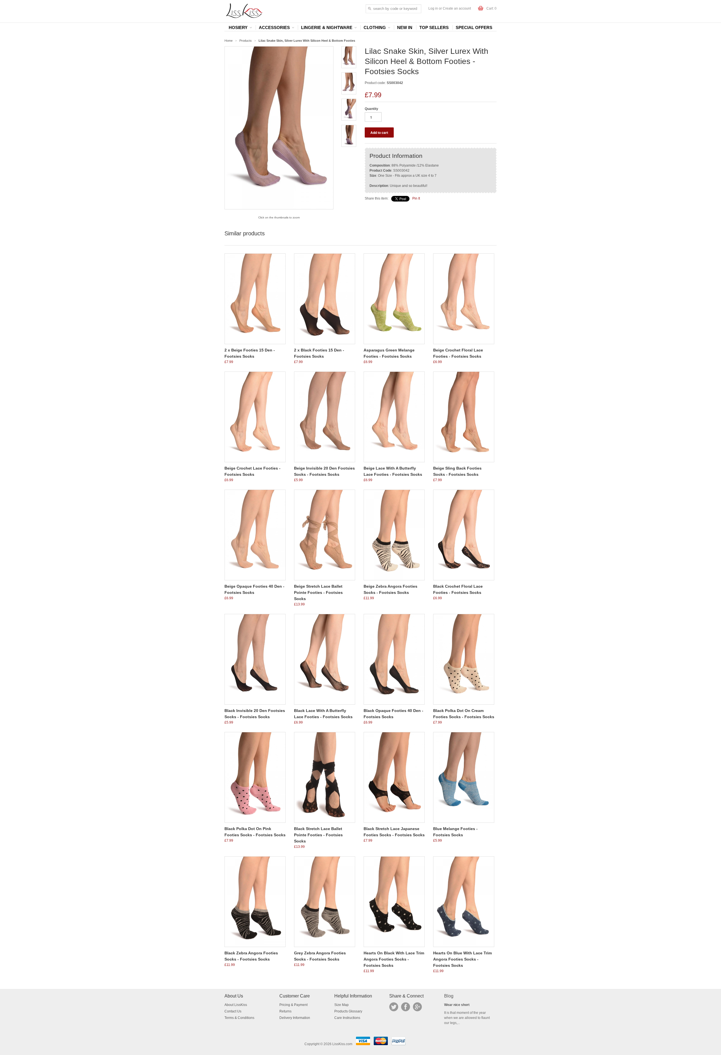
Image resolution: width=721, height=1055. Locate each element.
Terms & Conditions (239, 1018)
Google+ (417, 1006)
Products (245, 40)
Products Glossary (348, 1011)
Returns (285, 1011)
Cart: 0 (491, 8)
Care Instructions (347, 1018)
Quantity (371, 109)
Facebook (405, 1006)
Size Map (341, 1005)
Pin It (416, 198)
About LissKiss (235, 1005)
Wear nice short (456, 1005)
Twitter (393, 1006)
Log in (433, 8)
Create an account (457, 8)
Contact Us (232, 1011)
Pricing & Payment (293, 1005)
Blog (448, 996)
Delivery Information (294, 1018)
